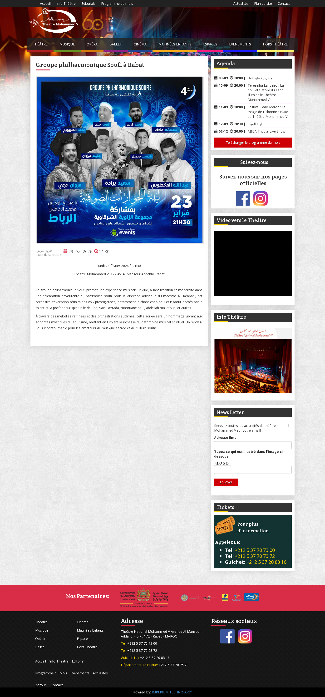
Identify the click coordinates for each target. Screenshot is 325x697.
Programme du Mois (51, 673)
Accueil (45, 3)
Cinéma (140, 44)
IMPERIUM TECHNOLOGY (172, 692)
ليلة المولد (255, 124)
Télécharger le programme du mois (253, 142)
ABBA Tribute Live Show (266, 131)
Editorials (88, 3)
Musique (67, 44)
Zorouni (41, 685)
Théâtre (40, 44)
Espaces (210, 44)
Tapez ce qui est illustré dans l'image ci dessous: (248, 454)
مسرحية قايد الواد (260, 78)
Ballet (115, 44)
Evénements (240, 44)
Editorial (78, 661)
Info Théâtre (66, 3)
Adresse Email (226, 437)
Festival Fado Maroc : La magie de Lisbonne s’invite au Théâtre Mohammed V (268, 112)
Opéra (92, 44)
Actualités (240, 3)
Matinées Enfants (174, 44)
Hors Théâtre (275, 44)
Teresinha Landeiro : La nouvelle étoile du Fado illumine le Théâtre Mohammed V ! (266, 92)
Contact (284, 3)
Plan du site (263, 3)
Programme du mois (117, 3)
